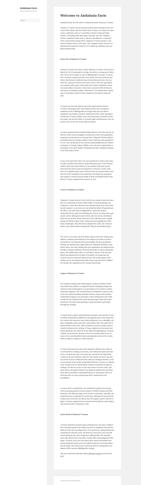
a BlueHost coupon (94, 453)
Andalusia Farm (28, 8)
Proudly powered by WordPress (70, 481)
